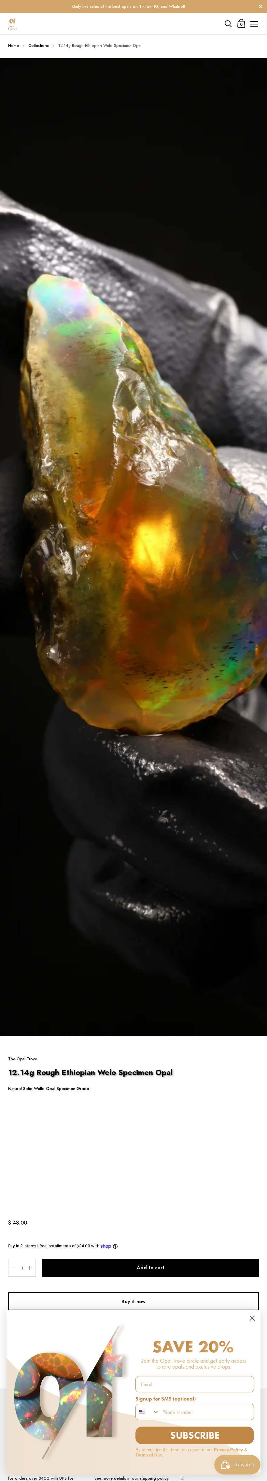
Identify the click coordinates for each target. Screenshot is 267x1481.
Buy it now (133, 1301)
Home (13, 46)
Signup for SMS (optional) (165, 1399)
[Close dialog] (252, 1318)
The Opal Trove (22, 1059)
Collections (38, 46)
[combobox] (147, 1412)
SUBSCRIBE (194, 1435)
